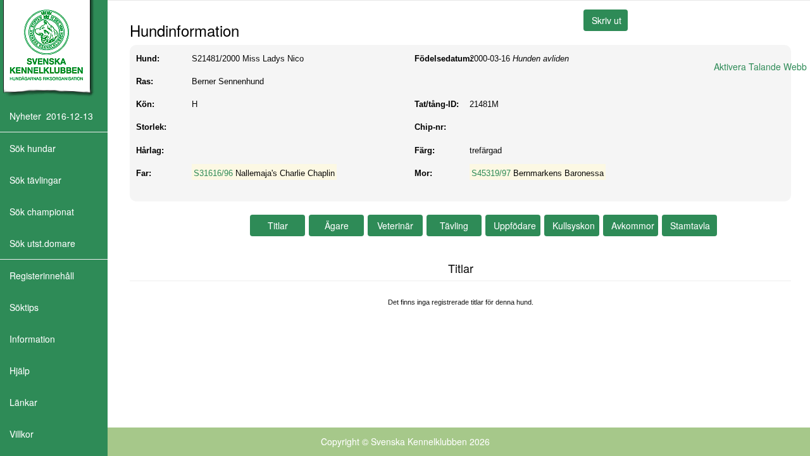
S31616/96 (213, 173)
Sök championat (41, 211)
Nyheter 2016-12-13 (51, 116)
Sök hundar (32, 148)
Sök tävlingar (35, 180)
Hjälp (19, 370)
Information (32, 338)
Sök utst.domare (42, 243)
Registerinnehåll (41, 275)
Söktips (24, 307)
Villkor (21, 434)
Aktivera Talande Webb (760, 66)
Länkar (23, 402)
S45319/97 (491, 173)
